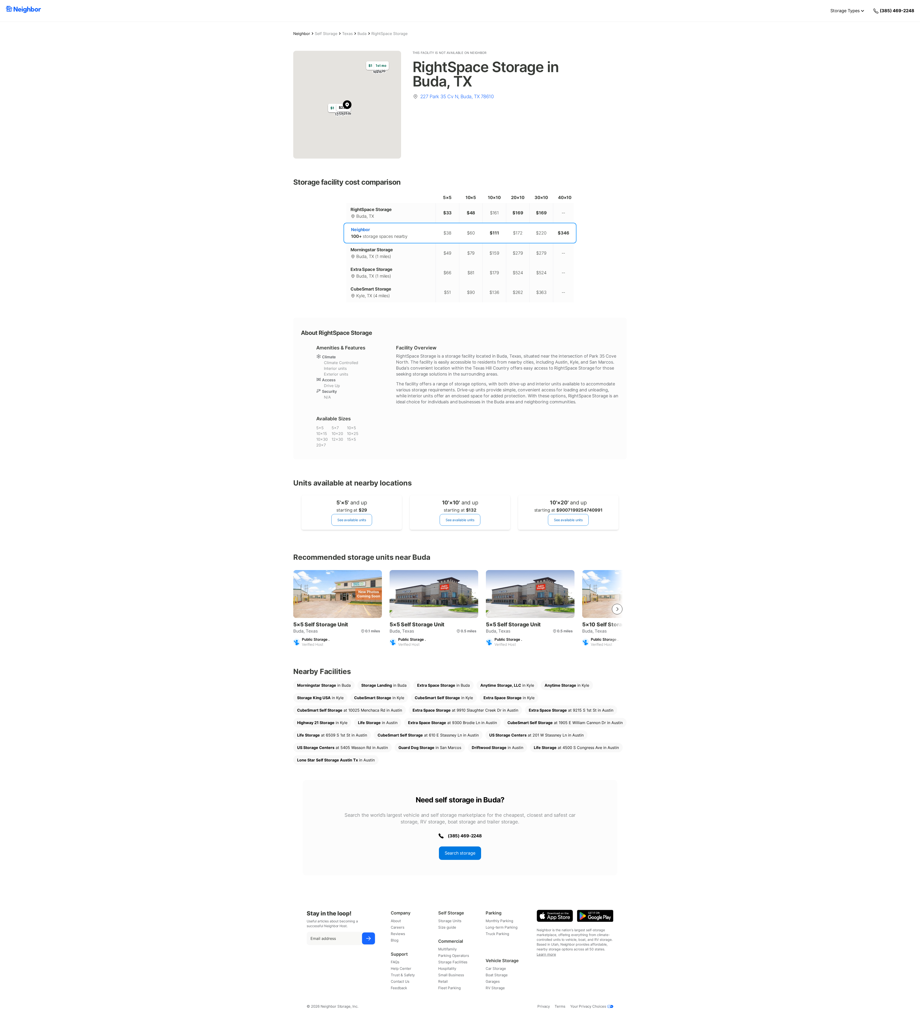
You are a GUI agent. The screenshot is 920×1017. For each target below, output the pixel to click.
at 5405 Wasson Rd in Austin (342, 747)
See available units (351, 520)
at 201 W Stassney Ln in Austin (536, 735)
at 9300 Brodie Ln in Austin (452, 722)
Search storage (460, 853)
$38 (447, 232)
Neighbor (301, 33)
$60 (471, 232)
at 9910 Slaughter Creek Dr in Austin (465, 710)
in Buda (324, 685)
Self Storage (326, 33)
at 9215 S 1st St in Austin (571, 710)
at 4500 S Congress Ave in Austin (576, 747)
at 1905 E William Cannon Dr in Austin (565, 722)
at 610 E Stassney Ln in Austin (428, 735)
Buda (362, 33)
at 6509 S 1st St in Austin (332, 735)
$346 (563, 232)
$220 (541, 232)
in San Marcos (429, 747)
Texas (347, 33)
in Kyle (507, 685)
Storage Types (845, 10)
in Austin (377, 722)
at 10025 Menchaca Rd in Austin (349, 710)
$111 (494, 232)
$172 (518, 232)
